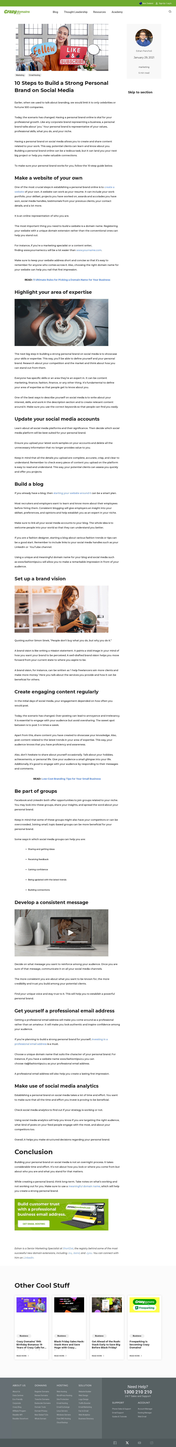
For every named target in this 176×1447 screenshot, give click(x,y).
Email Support (118, 1413)
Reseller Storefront (20, 1419)
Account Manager (145, 1409)
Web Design (83, 1395)
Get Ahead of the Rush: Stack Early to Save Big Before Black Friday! (106, 1344)
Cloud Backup (62, 1422)
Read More (21, 1356)
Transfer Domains (42, 1399)
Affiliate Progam (19, 1411)
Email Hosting (34, 75)
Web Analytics (84, 1415)
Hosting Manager (145, 1413)
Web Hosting (62, 1392)
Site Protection (63, 1399)
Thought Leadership (75, 12)
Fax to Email (83, 1411)
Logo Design (84, 1399)
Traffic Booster (85, 1403)
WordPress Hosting (64, 1395)
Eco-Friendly (18, 1399)
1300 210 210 (138, 1392)
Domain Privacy (41, 1411)
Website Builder (85, 1392)
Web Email (142, 1417)
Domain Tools (40, 1407)
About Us (16, 1392)
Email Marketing (85, 1407)
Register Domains (42, 1392)
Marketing (20, 75)
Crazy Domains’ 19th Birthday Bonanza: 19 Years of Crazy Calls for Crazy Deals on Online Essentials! (30, 1347)
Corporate (17, 1403)
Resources (99, 12)
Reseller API (17, 1415)
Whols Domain (40, 1419)
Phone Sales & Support (121, 1409)
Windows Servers (64, 1415)
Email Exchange (63, 1407)
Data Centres (18, 1395)
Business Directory (86, 1419)
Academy (117, 12)
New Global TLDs (41, 1415)
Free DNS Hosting (64, 1419)
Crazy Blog (17, 1407)
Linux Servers (62, 1411)
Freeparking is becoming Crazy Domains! (139, 1344)
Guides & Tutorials (119, 1417)
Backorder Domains (43, 1403)
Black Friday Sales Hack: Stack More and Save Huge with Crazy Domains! (69, 1346)
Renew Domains (41, 1395)
